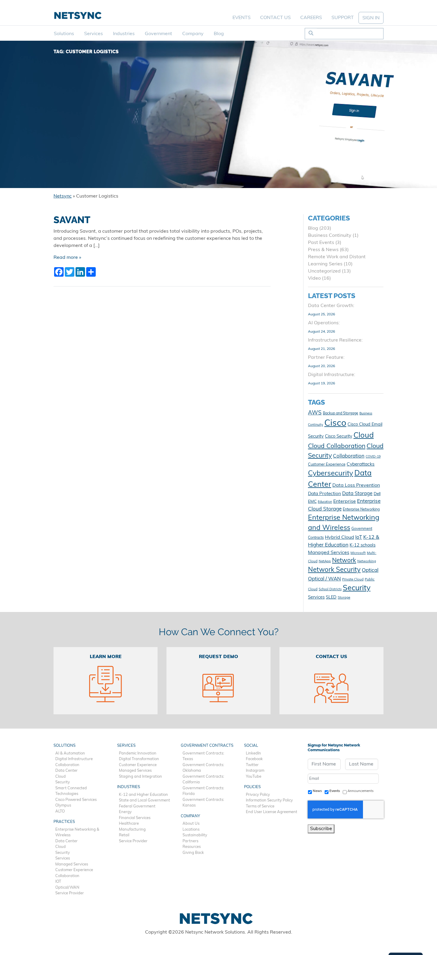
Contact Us (275, 17)
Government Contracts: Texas (203, 756)
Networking (366, 561)
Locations (191, 830)
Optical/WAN (67, 888)
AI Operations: (324, 323)
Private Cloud (353, 579)
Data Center (66, 771)
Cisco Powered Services (76, 800)
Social (251, 746)
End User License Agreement (271, 812)
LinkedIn (253, 753)
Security (356, 588)
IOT (58, 882)
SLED (331, 597)
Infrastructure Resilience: (335, 340)
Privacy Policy (258, 795)
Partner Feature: (326, 357)
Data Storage (357, 493)
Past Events (321, 242)
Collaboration (348, 456)
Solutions (64, 34)
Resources (192, 847)
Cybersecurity (330, 473)
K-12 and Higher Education (143, 795)
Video (314, 278)
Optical (370, 570)
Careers (311, 17)
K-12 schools (362, 545)
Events (241, 17)
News (317, 791)
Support (342, 17)
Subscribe (321, 828)
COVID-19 (373, 456)
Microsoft (358, 553)
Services (93, 34)
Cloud (363, 435)
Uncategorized (324, 271)
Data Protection (324, 493)
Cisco (335, 423)
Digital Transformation (139, 759)
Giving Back (193, 853)
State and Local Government (144, 800)
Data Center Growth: (331, 305)
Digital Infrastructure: (331, 374)
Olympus (63, 805)
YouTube (253, 777)
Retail (124, 835)
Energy (125, 812)
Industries (124, 34)
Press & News (323, 250)
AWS (315, 413)
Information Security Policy (269, 800)
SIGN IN (371, 18)
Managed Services (328, 552)
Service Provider (69, 893)
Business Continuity (329, 235)
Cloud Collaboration (336, 446)
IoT (358, 537)
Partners (190, 841)
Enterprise (344, 501)
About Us (191, 824)
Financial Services (134, 818)
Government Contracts (207, 746)
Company (193, 34)
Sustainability (195, 835)
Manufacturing (132, 830)
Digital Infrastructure (74, 759)
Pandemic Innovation (137, 753)
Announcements (361, 791)
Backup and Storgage (340, 413)
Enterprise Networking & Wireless (77, 832)
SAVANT (72, 220)
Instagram (255, 771)
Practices (64, 822)
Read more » (67, 257)
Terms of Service (260, 806)
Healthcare (129, 824)
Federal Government (137, 806)
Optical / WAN (324, 579)
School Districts (330, 589)
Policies (252, 787)
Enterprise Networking (361, 509)
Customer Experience (326, 464)
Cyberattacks (361, 464)
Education (325, 502)
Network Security (334, 570)
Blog (219, 34)
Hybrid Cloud (339, 537)
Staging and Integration (140, 777)
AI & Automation (70, 753)
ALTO (60, 811)
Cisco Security (338, 436)
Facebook (254, 759)
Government (158, 34)
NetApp (325, 561)
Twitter (252, 765)
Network (344, 561)
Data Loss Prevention (356, 485)
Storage (344, 597)
